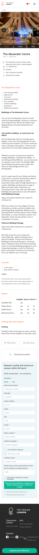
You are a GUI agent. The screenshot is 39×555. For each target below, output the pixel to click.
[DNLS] (8, 4)
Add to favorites (11, 343)
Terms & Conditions (26, 524)
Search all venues (12, 526)
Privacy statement (25, 527)
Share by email (30, 343)
